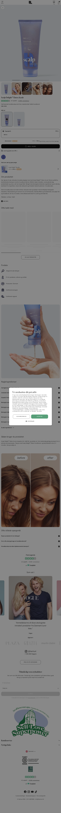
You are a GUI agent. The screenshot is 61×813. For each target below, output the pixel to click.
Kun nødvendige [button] (21, 416)
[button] (30, 421)
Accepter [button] (39, 416)
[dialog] (30, 406)
